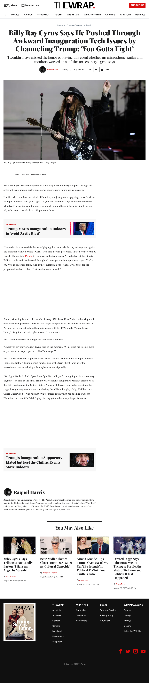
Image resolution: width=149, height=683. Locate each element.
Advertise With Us (132, 631)
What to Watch (92, 14)
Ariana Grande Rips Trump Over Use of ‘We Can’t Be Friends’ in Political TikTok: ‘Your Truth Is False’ (92, 566)
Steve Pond (120, 584)
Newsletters (32, 5)
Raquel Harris (52, 69)
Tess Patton (11, 576)
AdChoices (105, 620)
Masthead (57, 631)
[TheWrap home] (74, 5)
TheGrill (57, 14)
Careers (56, 626)
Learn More (81, 620)
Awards (28, 14)
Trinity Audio (30, 174)
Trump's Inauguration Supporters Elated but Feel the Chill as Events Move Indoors (34, 462)
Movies (15, 14)
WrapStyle (73, 14)
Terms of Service (108, 610)
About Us (56, 610)
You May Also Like (74, 527)
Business (140, 14)
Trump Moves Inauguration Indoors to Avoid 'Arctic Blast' (36, 231)
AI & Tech (125, 14)
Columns (110, 14)
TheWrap (58, 605)
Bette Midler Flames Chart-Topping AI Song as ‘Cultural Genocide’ (56, 562)
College (127, 615)
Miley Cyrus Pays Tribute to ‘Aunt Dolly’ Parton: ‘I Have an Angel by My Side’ (18, 564)
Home (60, 25)
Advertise (56, 615)
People (28, 256)
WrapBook (57, 641)
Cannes (127, 610)
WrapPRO (42, 14)
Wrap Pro (82, 605)
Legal (103, 605)
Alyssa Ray (83, 580)
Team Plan (81, 615)
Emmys (127, 620)
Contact (56, 620)
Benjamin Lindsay (49, 573)
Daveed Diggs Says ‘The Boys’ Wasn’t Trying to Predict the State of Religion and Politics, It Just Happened (127, 568)
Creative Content (74, 25)
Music (89, 25)
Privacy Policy (106, 615)
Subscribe (137, 5)
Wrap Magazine (133, 605)
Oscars (127, 626)
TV (4, 14)
